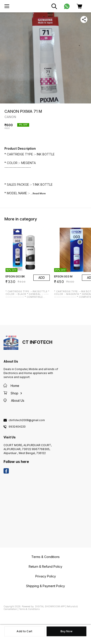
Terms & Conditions (29, 609)
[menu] (6, 6)
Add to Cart (24, 631)
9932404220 (17, 426)
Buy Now (66, 631)
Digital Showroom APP (50, 606)
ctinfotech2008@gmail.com (27, 420)
